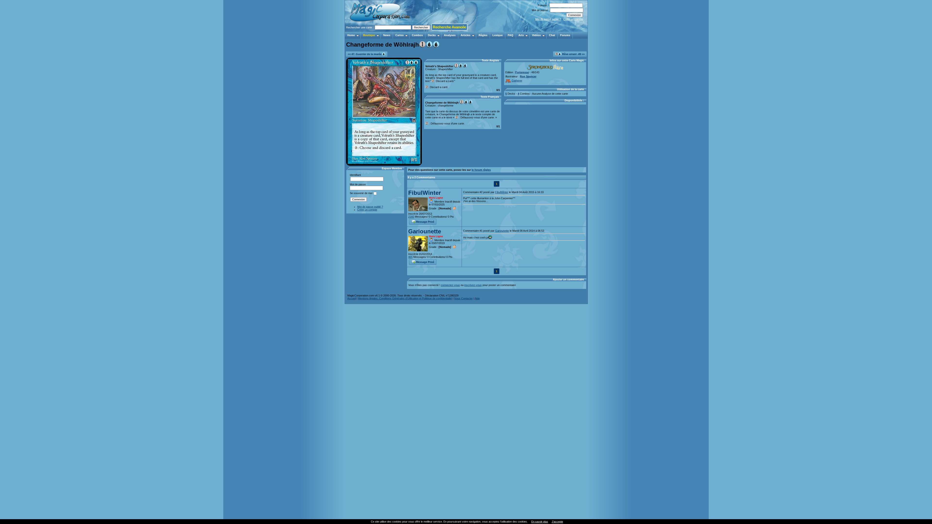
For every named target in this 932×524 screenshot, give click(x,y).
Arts (521, 35)
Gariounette (424, 231)
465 (410, 256)
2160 (411, 216)
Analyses (450, 35)
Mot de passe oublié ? (548, 19)
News (386, 35)
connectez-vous (450, 285)
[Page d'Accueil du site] (380, 30)
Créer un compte (573, 19)
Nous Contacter (463, 298)
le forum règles (481, 169)
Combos (417, 35)
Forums (565, 35)
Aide (477, 298)
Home (351, 35)
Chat (552, 35)
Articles (465, 35)
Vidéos (536, 35)
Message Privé (425, 221)
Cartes (399, 35)
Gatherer (517, 80)
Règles (483, 35)
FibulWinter (424, 192)
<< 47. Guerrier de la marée (365, 54)
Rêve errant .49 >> (573, 54)
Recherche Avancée (449, 27)
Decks (432, 35)
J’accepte (557, 521)
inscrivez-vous (473, 285)
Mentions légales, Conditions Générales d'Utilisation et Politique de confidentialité (405, 298)
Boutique (369, 35)
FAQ (510, 35)
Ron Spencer (528, 76)
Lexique (497, 35)
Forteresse (522, 72)
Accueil (351, 298)
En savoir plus (539, 521)
